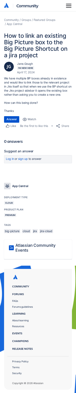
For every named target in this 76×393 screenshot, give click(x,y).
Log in (10, 158)
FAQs (15, 300)
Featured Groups (45, 20)
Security (17, 373)
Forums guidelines (22, 306)
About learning (20, 320)
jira (35, 231)
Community (27, 6)
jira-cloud (46, 231)
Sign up (23, 158)
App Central (14, 24)
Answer (11, 119)
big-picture (12, 231)
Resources (18, 326)
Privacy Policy (20, 361)
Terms (15, 367)
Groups (26, 20)
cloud (26, 231)
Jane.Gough (25, 63)
